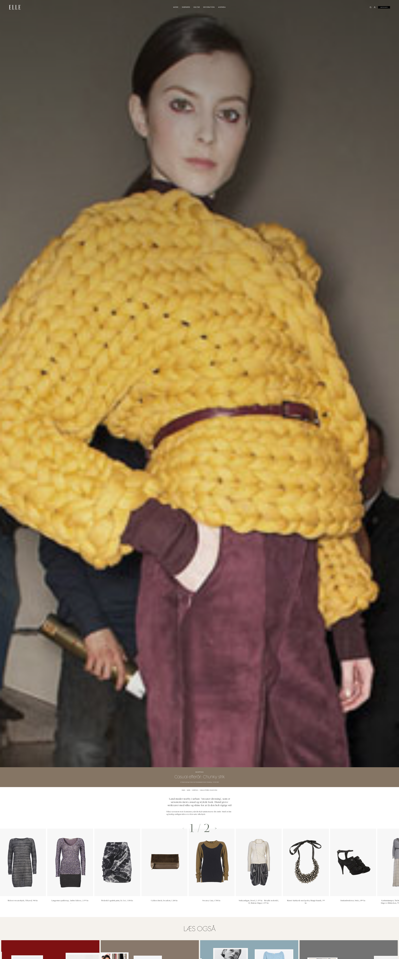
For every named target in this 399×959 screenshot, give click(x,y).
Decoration (209, 7)
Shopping (199, 772)
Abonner (384, 7)
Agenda (222, 7)
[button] (216, 828)
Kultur (197, 7)
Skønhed (186, 7)
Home (183, 790)
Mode (175, 7)
